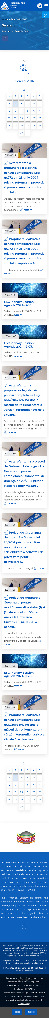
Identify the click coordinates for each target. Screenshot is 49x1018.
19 (15, 118)
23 (40, 118)
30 (21, 133)
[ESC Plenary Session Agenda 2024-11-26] (24, 661)
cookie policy (24, 1004)
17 (40, 111)
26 (21, 125)
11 (39, 103)
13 (15, 111)
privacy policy (38, 996)
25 (15, 125)
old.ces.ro (38, 963)
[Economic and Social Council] (5, 5)
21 (28, 118)
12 (9, 111)
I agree (17, 1012)
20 (21, 118)
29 (40, 125)
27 (27, 125)
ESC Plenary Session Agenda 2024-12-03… (19, 344)
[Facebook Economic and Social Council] (24, 927)
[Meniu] (46, 6)
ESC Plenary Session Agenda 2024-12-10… (19, 303)
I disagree (31, 1012)
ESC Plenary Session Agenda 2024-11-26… (19, 674)
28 (33, 125)
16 (34, 111)
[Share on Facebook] (5, 38)
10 (33, 103)
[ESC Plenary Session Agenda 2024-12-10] (24, 290)
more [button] (26, 210)
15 (27, 111)
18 (9, 118)
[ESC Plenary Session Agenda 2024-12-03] (24, 332)
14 (21, 111)
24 (9, 125)
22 (34, 118)
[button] (45, 14)
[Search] (39, 5)
